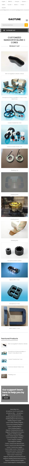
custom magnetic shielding (14, 439)
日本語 (3, 4)
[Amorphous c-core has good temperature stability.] (14, 85)
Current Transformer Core (14, 123)
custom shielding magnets (14, 426)
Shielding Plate (14, 194)
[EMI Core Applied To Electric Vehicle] (4, 345)
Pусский (9, 4)
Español (4, 7)
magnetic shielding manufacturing (14, 432)
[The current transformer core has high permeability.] (14, 110)
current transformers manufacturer (14, 443)
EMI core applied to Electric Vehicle (14, 73)
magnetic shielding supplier (14, 434)
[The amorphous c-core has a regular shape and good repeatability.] (14, 270)
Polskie (22, 4)
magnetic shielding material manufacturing (14, 458)
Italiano (16, 4)
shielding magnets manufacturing (14, 419)
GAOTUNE (14, 19)
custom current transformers (14, 453)
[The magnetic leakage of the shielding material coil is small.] (14, 158)
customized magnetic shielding (14, 437)
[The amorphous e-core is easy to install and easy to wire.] (14, 291)
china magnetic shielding (14, 441)
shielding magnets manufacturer (14, 417)
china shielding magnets (14, 428)
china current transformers (14, 455)
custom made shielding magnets (14, 422)
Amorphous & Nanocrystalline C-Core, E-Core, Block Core (14, 98)
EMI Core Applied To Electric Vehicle (17, 344)
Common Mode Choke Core (14, 146)
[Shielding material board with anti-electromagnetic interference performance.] (14, 182)
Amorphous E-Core (14, 303)
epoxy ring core (14, 409)
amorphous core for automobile (14, 411)
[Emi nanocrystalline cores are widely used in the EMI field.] (14, 61)
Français (17, 1)
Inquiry (6, 398)
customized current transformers (14, 451)
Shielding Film (14, 240)
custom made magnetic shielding (14, 436)
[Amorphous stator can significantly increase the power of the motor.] (14, 250)
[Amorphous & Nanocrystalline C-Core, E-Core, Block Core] (4, 353)
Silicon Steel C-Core (14, 328)
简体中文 (10, 1)
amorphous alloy (10, 413)
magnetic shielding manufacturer (14, 430)
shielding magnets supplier (14, 420)
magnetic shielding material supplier (14, 460)
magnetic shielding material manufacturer (14, 456)
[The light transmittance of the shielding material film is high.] (14, 229)
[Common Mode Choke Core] (4, 368)
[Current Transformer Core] (4, 360)
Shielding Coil (14, 170)
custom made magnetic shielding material (14, 462)
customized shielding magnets (14, 424)
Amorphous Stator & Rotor (14, 260)
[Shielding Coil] (4, 376)
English (3, 1)
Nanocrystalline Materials (14, 415)
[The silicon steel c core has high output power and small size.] (14, 315)
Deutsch (24, 1)
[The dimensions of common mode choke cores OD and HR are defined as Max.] (14, 134)
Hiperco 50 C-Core (14, 280)
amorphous (20, 413)
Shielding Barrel (14, 219)
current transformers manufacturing (14, 445)
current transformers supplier (14, 447)
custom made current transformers (14, 449)
